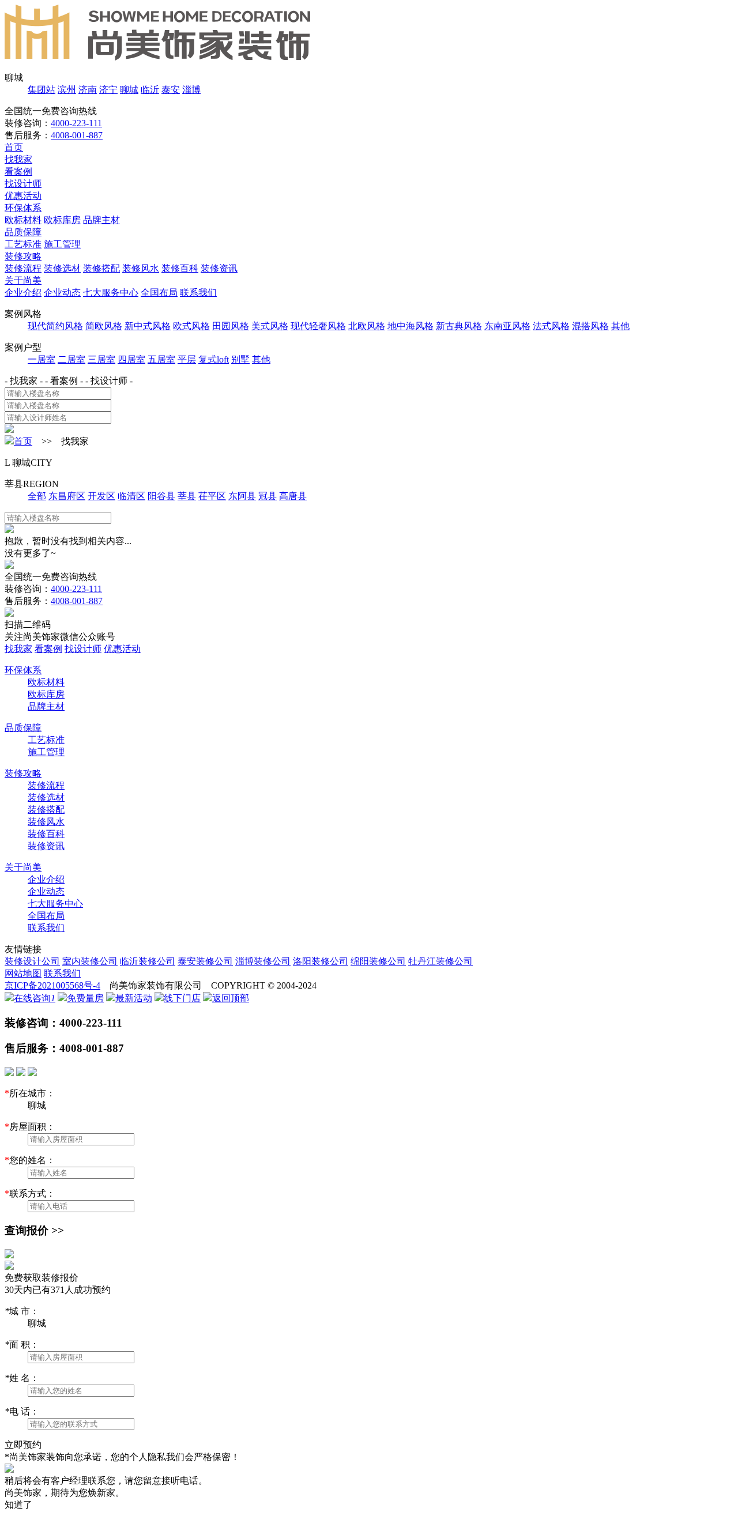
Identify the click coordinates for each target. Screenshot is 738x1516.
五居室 (161, 359)
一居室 (41, 359)
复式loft (213, 359)
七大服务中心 (110, 292)
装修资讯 (219, 268)
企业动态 (62, 292)
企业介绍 (23, 292)
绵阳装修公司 (378, 961)
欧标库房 (62, 220)
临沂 (150, 90)
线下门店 (182, 998)
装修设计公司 (32, 961)
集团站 (41, 90)
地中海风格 (410, 326)
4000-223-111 (76, 123)
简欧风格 (103, 326)
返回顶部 (230, 998)
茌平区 (212, 496)
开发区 (101, 496)
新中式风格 (148, 326)
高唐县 (293, 496)
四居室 (131, 359)
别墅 (240, 359)
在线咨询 (34, 998)
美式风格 (269, 326)
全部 (37, 496)
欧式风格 (191, 326)
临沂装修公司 (147, 961)
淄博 (191, 90)
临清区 (131, 496)
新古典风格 (459, 326)
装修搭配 (101, 268)
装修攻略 (23, 256)
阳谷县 (161, 496)
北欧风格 (366, 326)
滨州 (67, 90)
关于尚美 (23, 280)
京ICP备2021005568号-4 (52, 985)
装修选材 (62, 268)
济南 (87, 90)
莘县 (187, 496)
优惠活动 (23, 196)
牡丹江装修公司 (440, 961)
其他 (620, 326)
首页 (14, 147)
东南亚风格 (507, 326)
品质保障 (23, 232)
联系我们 (198, 292)
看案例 (18, 171)
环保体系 (23, 208)
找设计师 (23, 183)
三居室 (101, 359)
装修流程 (23, 268)
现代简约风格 (55, 326)
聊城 (129, 90)
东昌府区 (66, 496)
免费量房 (85, 998)
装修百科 (179, 268)
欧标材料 (23, 220)
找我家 (18, 159)
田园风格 (230, 326)
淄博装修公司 (263, 961)
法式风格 (551, 326)
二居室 (71, 359)
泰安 (170, 90)
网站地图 (23, 973)
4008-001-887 (77, 135)
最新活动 (133, 998)
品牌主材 (101, 220)
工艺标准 (23, 244)
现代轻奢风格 (318, 326)
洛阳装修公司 (320, 961)
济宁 (108, 90)
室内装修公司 (90, 961)
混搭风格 (590, 326)
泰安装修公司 (205, 961)
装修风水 (140, 268)
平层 (187, 359)
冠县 (267, 496)
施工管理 (62, 244)
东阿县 (242, 496)
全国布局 (159, 292)
